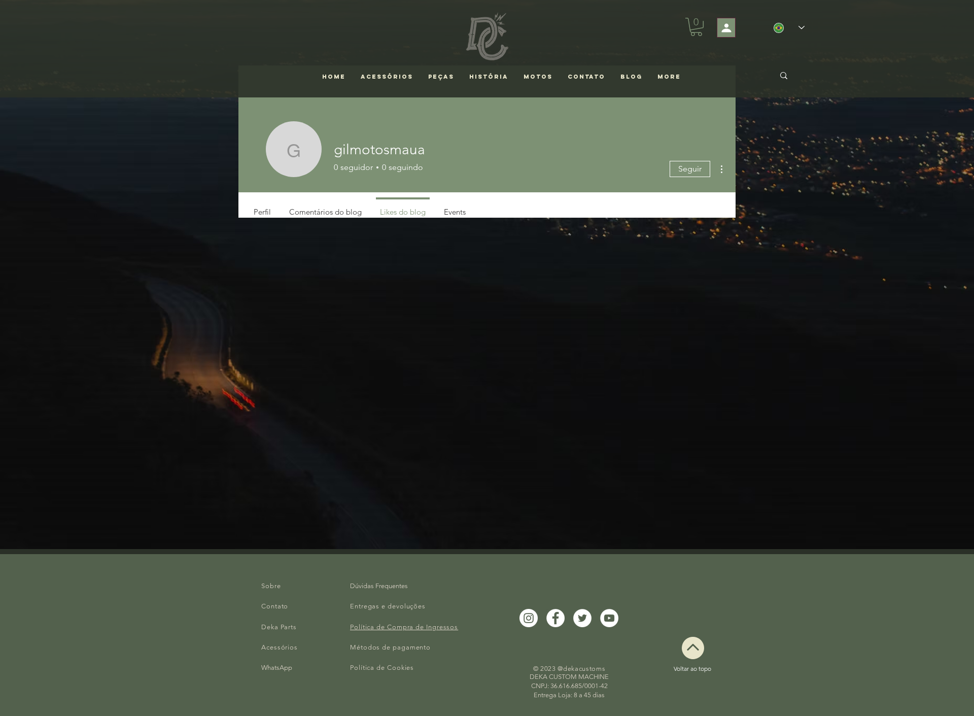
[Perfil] (726, 28)
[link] (696, 27)
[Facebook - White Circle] (555, 618)
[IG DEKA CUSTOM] (528, 618)
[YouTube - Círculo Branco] (609, 618)
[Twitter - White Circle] (582, 618)
